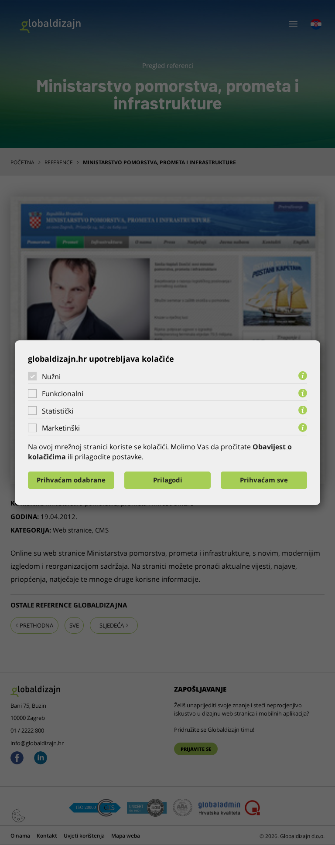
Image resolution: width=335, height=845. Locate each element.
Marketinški (61, 428)
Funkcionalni (62, 393)
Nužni (51, 376)
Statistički (57, 411)
